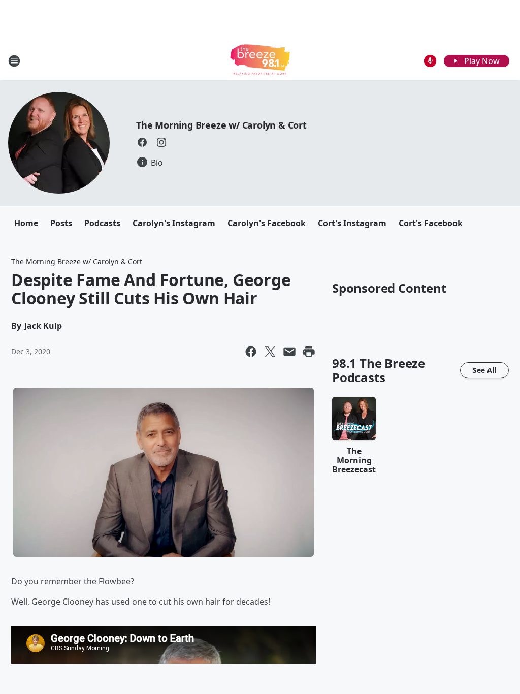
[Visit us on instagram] (161, 142)
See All (484, 370)
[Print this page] (309, 351)
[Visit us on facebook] (142, 142)
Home (26, 223)
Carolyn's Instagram (174, 223)
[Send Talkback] (430, 61)
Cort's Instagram (352, 223)
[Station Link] (260, 60)
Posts (61, 223)
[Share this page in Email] (289, 351)
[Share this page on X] (270, 351)
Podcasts (102, 223)
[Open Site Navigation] (14, 61)
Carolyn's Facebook (267, 223)
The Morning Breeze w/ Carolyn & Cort (221, 125)
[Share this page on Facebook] (251, 351)
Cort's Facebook (431, 223)
